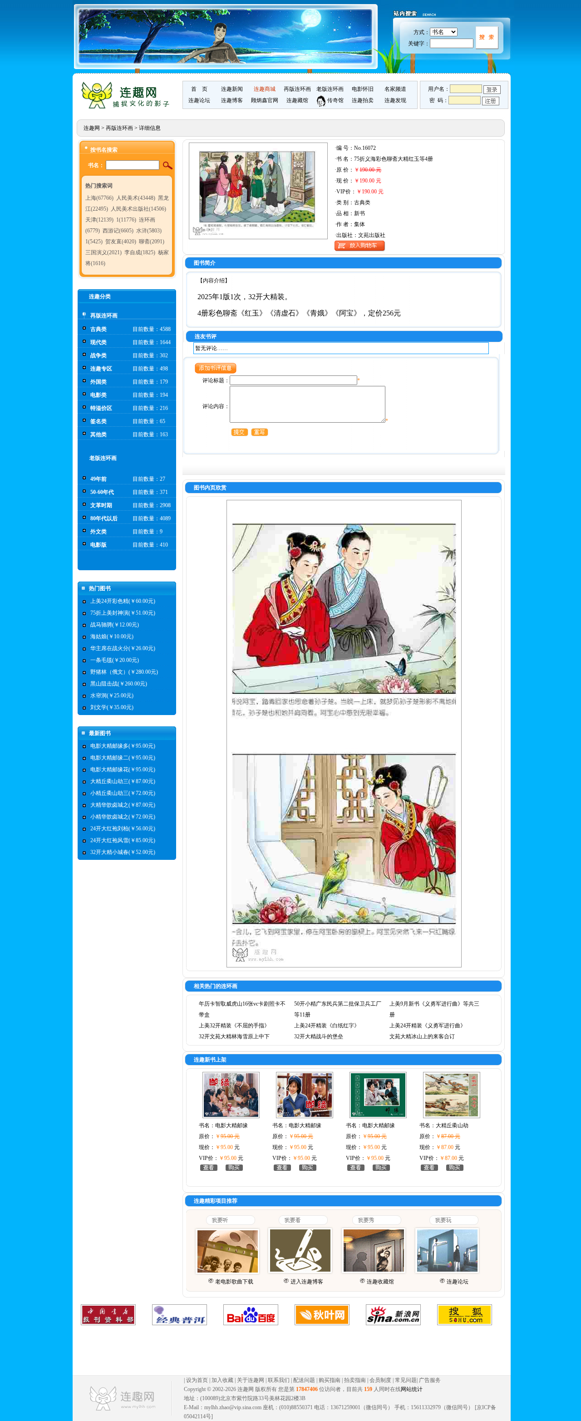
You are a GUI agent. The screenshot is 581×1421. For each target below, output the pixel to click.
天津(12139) (99, 220)
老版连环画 (330, 89)
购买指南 (329, 1380)
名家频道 (395, 89)
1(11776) (126, 220)
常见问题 (406, 1380)
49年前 (98, 479)
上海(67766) (99, 198)
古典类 (98, 329)
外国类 (98, 382)
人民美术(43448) (135, 198)
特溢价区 (101, 408)
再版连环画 (297, 89)
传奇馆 (335, 100)
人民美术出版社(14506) (138, 209)
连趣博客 (232, 100)
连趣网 (92, 128)
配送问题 (304, 1380)
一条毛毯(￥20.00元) (114, 660)
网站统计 (412, 1389)
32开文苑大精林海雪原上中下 (234, 1036)
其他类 (98, 434)
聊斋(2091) (151, 241)
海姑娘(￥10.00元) (111, 636)
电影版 (98, 545)
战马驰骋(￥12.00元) (114, 625)
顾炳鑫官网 (264, 100)
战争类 (98, 355)
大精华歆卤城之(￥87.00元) (122, 805)
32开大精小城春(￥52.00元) (122, 852)
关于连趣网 (250, 1380)
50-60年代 (102, 492)
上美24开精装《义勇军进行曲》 (427, 1025)
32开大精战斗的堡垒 (318, 1036)
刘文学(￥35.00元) (111, 707)
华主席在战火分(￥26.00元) (122, 648)
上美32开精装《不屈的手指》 (234, 1025)
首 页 (199, 89)
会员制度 (380, 1380)
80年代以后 (104, 518)
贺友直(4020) (120, 241)
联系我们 (279, 1380)
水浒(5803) (149, 230)
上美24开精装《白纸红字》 (326, 1025)
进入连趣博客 (306, 1281)
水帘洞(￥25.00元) (111, 695)
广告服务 (430, 1380)
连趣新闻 (232, 89)
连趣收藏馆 (380, 1281)
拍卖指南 (355, 1380)
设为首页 (197, 1380)
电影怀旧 (363, 89)
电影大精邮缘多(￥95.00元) (122, 746)
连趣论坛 (199, 100)
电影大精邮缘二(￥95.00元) (122, 758)
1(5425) (94, 241)
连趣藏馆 (297, 100)
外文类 (98, 531)
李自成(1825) (139, 252)
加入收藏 (222, 1380)
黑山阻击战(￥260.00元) (118, 684)
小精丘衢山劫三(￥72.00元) (122, 793)
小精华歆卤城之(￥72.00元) (122, 817)
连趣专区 (101, 368)
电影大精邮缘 (231, 1125)
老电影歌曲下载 (234, 1281)
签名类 (98, 421)
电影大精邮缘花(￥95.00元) (122, 769)
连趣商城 (265, 89)
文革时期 (101, 505)
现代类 (98, 342)
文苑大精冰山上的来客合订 (422, 1036)
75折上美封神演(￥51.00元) (122, 613)
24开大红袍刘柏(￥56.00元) (122, 828)
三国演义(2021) (103, 252)
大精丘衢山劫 (452, 1125)
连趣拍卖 (363, 100)
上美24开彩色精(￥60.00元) (122, 601)
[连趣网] (128, 107)
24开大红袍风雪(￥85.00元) (122, 840)
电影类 (98, 395)
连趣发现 (395, 100)
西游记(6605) (118, 230)
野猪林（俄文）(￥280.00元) (124, 672)
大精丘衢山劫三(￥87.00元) (122, 781)
